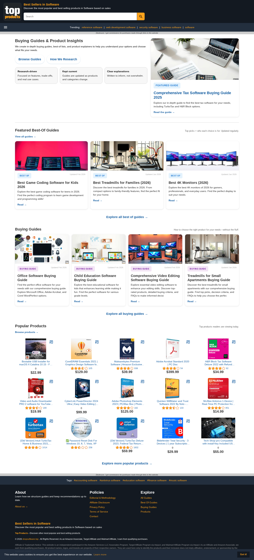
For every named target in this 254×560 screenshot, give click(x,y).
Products (145, 511)
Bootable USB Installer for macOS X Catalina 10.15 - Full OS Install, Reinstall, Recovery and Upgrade (35, 363)
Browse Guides (29, 59)
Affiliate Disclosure (100, 502)
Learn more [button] (100, 554)
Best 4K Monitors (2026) (188, 183)
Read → (22, 204)
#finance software (157, 480)
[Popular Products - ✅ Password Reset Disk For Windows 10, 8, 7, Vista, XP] (96, 421)
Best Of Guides (149, 502)
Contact (94, 516)
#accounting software (85, 480)
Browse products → (26, 332)
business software (171, 27)
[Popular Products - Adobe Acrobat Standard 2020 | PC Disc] (188, 341)
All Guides (146, 497)
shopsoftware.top (30, 539)
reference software (92, 27)
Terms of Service (99, 511)
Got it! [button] (243, 554)
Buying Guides (149, 507)
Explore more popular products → (127, 463)
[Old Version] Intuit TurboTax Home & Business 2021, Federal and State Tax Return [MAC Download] (36, 442)
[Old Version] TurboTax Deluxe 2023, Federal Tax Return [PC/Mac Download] (127, 442)
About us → (21, 506)
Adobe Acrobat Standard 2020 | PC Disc (172, 363)
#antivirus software (110, 480)
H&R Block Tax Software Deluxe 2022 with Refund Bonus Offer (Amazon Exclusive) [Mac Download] (218, 363)
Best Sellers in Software (41, 4)
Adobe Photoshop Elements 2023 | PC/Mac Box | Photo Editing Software (127, 403)
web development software (120, 27)
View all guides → (25, 136)
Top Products (22, 533)
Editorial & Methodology (103, 497)
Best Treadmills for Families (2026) (122, 183)
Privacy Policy (97, 507)
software (189, 27)
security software (148, 27)
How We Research (63, 59)
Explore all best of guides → (127, 217)
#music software (178, 480)
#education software (134, 480)
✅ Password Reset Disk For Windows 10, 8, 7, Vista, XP (81, 442)
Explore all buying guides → (127, 314)
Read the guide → (164, 112)
